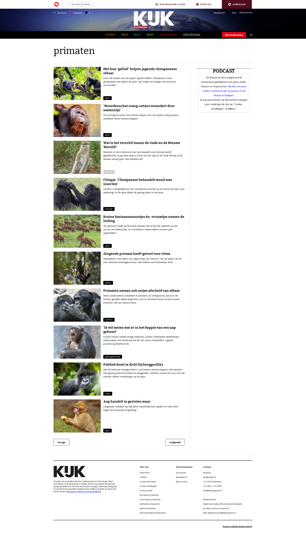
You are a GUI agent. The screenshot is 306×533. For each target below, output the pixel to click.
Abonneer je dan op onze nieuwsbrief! (83, 491)
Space (137, 34)
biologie (109, 172)
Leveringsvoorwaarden (150, 499)
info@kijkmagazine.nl (212, 490)
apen (107, 98)
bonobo (109, 319)
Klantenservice (245, 12)
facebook (62, 13)
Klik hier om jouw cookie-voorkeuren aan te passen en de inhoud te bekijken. (224, 91)
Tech (124, 34)
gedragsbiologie (112, 356)
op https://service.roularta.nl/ (216, 508)
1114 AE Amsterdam (212, 481)
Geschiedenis (168, 34)
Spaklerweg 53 (209, 477)
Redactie (207, 472)
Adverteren (145, 472)
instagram (77, 13)
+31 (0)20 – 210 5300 (212, 486)
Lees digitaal (192, 34)
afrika (107, 393)
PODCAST (224, 71)
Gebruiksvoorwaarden (150, 504)
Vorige (62, 442)
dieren (108, 282)
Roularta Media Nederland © (237, 526)
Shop (234, 13)
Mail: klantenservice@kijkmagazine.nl (219, 513)
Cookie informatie (148, 481)
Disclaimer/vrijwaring (149, 495)
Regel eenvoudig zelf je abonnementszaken (222, 504)
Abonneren (181, 472)
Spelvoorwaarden (148, 508)
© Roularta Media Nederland (153, 513)
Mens (150, 34)
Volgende (175, 442)
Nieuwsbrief (219, 13)
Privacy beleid (146, 490)
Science (110, 34)
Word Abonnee (234, 34)
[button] (237, 4)
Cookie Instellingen (148, 486)
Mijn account (181, 481)
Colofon (143, 477)
